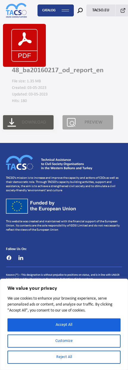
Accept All (64, 325)
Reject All (64, 357)
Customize (64, 341)
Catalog (49, 10)
